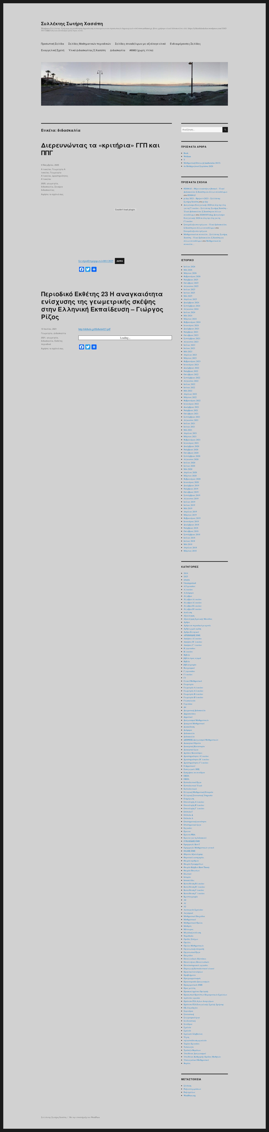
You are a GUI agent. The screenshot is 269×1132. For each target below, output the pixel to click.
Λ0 (185, 899)
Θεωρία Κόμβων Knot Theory (197, 867)
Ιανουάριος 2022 (191, 403)
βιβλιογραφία (190, 664)
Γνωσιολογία (189, 700)
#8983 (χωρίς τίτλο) (141, 50)
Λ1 (185, 903)
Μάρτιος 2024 (190, 318)
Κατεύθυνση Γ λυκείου (194, 890)
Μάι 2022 (188, 390)
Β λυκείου (188, 651)
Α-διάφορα (189, 592)
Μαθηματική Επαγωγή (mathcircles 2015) (202, 162)
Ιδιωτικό (187, 873)
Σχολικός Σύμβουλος (193, 1033)
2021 (43, 337)
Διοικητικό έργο (191, 749)
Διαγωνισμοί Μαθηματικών (196, 720)
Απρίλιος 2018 (190, 547)
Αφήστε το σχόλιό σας (52, 194)
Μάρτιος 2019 (190, 514)
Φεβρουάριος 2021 (192, 439)
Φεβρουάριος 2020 (192, 478)
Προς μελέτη (189, 988)
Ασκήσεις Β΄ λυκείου (193, 641)
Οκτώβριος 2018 (191, 531)
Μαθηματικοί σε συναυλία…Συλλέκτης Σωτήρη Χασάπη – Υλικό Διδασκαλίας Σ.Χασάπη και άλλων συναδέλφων (205, 237)
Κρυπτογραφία (191, 896)
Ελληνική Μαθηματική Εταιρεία (198, 792)
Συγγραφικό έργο (192, 1017)
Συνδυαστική (190, 1020)
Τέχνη (186, 1037)
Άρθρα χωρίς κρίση (192, 628)
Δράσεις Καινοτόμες (193, 752)
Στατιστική (189, 1014)
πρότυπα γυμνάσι (192, 997)
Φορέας (187, 1063)
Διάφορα (188, 730)
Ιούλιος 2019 (189, 501)
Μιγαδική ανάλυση (192, 932)
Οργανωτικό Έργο (192, 952)
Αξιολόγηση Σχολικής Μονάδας (198, 618)
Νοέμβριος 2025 (191, 279)
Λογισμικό (188, 913)
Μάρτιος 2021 (190, 436)
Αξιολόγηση (189, 615)
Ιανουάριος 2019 (191, 521)
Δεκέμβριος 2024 (191, 302)
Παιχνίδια (188, 955)
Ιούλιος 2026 (189, 266)
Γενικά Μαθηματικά (193, 681)
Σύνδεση (187, 1085)
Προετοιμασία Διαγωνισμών (196, 981)
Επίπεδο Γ (188, 811)
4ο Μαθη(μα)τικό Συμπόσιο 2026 (198, 166)
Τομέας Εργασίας (192, 1043)
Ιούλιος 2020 (189, 462)
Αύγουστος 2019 (191, 498)
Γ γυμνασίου (189, 671)
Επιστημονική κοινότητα (195, 821)
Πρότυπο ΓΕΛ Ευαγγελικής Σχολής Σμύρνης (204, 1004)
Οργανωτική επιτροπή (194, 948)
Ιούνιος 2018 (189, 541)
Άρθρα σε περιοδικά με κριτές (197, 625)
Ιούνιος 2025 (189, 292)
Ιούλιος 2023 (189, 345)
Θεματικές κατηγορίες (194, 857)
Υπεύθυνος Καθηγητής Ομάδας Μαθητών (202, 1056)
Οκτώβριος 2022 (191, 374)
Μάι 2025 (188, 296)
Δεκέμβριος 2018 (191, 524)
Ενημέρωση (189, 798)
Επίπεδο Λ (188, 818)
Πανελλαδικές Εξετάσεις (195, 958)
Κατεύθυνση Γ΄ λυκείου (194, 893)
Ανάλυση (188, 612)
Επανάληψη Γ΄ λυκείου (194, 808)
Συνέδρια (188, 1024)
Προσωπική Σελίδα (52, 43)
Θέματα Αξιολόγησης (193, 854)
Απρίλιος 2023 (190, 354)
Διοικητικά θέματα (192, 743)
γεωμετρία (52, 183)
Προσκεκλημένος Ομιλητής (196, 991)
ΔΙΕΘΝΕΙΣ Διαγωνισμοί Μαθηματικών (201, 739)
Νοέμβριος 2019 (191, 488)
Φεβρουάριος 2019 (192, 518)
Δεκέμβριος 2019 (191, 485)
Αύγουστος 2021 (191, 420)
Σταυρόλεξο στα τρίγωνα (195, 231)
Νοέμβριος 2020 (191, 449)
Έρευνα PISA (189, 834)
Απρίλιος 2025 (190, 299)
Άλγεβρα (188, 596)
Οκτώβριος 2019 (191, 492)
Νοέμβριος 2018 (191, 527)
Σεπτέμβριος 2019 (192, 495)
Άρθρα (187, 622)
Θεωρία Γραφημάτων (193, 864)
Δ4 (185, 707)
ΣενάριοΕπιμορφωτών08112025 (95, 260)
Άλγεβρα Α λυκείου (192, 599)
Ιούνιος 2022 (189, 387)
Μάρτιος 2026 (190, 273)
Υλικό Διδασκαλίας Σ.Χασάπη (87, 50)
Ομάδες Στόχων (191, 939)
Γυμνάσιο (188, 703)
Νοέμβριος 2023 (191, 331)
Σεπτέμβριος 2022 (192, 377)
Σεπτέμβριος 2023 (192, 338)
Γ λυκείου (188, 674)
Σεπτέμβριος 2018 (192, 534)
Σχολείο (187, 1027)
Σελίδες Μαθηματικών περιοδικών (89, 43)
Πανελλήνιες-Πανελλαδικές (196, 962)
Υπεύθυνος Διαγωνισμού (195, 1053)
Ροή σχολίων (189, 1092)
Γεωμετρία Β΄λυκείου (193, 697)
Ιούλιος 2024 (189, 312)
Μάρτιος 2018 (190, 550)
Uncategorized (190, 583)
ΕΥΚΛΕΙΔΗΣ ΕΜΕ (192, 841)
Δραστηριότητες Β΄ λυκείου (196, 759)
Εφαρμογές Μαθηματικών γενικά (199, 847)
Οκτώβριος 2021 (191, 413)
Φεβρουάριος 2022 (192, 400)
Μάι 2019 (188, 508)
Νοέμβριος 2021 (191, 410)
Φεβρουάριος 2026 (192, 276)
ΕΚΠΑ (186, 775)
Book (186, 153)
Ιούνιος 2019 (189, 505)
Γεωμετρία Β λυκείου (193, 694)
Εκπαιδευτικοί (190, 788)
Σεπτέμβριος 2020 (192, 456)
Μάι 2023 (188, 351)
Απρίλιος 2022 (190, 394)
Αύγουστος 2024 (191, 309)
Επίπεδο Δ (188, 815)
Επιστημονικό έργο (192, 824)
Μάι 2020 (188, 469)
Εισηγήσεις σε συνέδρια (194, 772)
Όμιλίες (187, 942)
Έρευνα (187, 831)
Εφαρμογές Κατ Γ (192, 844)
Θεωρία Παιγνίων (192, 870)
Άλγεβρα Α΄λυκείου (193, 602)
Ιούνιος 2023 (189, 348)
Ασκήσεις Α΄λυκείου (193, 638)
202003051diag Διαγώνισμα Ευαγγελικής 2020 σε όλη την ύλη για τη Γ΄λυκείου (204, 218)
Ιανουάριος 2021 (191, 443)
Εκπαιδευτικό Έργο (192, 782)
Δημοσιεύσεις (190, 713)
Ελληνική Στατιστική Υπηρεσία (198, 795)
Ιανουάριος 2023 (191, 364)
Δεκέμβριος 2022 (191, 367)
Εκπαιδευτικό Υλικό (193, 785)
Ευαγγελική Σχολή (52, 50)
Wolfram (187, 156)
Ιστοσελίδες (189, 880)
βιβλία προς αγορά (192, 658)
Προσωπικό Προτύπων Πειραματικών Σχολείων (205, 994)
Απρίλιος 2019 (190, 511)
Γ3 (185, 677)
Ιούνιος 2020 (189, 465)
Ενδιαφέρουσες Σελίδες (185, 43)
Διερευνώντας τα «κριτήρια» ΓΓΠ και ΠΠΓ (100, 148)
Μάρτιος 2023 (190, 358)
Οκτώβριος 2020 (191, 452)
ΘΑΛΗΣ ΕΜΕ (189, 850)
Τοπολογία (189, 1046)
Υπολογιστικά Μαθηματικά (196, 1060)
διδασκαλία (47, 186)
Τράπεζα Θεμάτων (192, 1050)
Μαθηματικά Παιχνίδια (194, 916)
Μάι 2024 (188, 315)
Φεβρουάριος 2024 (192, 322)
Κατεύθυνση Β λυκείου (194, 883)
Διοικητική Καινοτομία (194, 746)
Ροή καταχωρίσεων (192, 1089)
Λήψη (120, 261)
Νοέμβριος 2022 (191, 371)
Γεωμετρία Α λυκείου (193, 687)
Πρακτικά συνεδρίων (193, 971)
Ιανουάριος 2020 (191, 482)
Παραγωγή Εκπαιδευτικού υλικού (199, 968)
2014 (186, 573)
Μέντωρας (188, 929)
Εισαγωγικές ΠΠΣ (192, 769)
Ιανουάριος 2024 (191, 325)
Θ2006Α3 (191, 195)
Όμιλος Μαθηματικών (194, 945)
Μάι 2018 (188, 544)
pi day (205, 201)
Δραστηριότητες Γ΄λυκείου (196, 762)
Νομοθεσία (188, 935)
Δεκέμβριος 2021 (191, 407)
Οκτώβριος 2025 (191, 282)
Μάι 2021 (188, 429)
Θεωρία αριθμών (191, 860)
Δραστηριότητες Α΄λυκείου (196, 756)
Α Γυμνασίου (189, 586)
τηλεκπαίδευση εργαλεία (195, 1040)
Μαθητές (188, 926)
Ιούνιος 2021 (189, 426)
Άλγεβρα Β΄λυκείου (193, 609)
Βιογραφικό (189, 668)
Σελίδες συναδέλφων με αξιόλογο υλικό (140, 43)
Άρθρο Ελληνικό (191, 632)
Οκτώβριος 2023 (191, 335)
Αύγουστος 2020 (191, 459)
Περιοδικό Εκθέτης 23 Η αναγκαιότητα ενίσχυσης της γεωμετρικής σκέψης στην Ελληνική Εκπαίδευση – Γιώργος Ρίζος (102, 305)
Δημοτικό (188, 717)
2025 (43, 183)
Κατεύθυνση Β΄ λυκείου (194, 886)
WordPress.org (190, 1095)
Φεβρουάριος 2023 (192, 361)
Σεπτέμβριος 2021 (192, 416)
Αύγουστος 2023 (191, 341)
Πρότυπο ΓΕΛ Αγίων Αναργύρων (199, 1001)
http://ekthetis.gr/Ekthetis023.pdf (94, 329)
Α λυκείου (46, 169)
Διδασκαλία (117, 50)
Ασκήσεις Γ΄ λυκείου (193, 645)
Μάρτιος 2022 (190, 397)
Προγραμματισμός (192, 978)
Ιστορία (187, 877)
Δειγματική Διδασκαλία (194, 710)
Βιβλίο (187, 661)
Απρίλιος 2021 (190, 433)
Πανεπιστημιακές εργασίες (196, 965)
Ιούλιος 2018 (189, 537)
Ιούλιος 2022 (189, 384)
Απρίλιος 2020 (190, 472)
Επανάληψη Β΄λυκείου (194, 805)
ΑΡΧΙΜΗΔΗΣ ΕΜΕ (192, 635)
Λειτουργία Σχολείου (193, 909)
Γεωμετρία (46, 333)
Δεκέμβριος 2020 (191, 446)
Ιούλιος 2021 (189, 423)
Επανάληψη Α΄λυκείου (194, 801)
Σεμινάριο (188, 1011)
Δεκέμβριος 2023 (191, 328)
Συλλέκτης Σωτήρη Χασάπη (72, 23)
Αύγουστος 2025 (191, 286)
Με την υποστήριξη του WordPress (84, 1117)
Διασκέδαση (189, 726)
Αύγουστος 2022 (191, 380)
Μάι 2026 (188, 269)
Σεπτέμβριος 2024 (192, 305)
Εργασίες (188, 828)
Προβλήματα (190, 975)
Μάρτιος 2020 (190, 475)
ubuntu (187, 579)
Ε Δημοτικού (189, 766)
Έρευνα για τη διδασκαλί (195, 837)
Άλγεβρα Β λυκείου (192, 605)
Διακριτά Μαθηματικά (194, 723)
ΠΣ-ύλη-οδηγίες (191, 1007)
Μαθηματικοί (190, 919)
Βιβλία (187, 654)
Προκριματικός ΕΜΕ (193, 984)
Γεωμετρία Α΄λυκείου (193, 690)
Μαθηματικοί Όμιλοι (193, 922)
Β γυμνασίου (189, 648)
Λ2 (185, 906)
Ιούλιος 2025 (189, 289)
